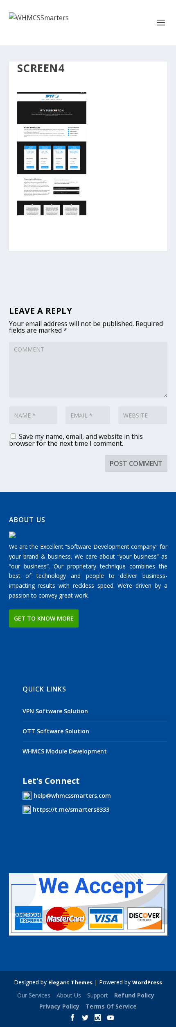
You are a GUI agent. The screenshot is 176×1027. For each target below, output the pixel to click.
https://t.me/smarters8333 (71, 809)
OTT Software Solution (56, 731)
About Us (68, 995)
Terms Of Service (111, 1006)
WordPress (147, 982)
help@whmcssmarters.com (72, 795)
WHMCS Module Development (65, 751)
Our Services (33, 995)
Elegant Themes (70, 982)
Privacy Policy (59, 1006)
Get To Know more (44, 618)
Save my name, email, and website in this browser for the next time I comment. (76, 440)
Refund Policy (134, 995)
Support (97, 995)
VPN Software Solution (55, 711)
